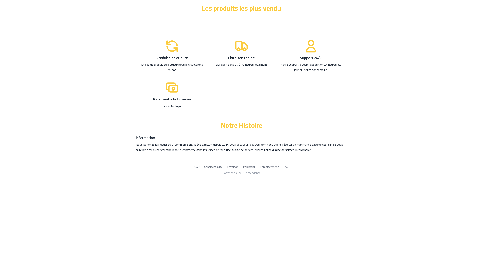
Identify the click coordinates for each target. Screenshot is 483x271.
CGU (197, 167)
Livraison (232, 167)
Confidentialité (213, 167)
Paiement (249, 167)
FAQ (286, 167)
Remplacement (269, 167)
